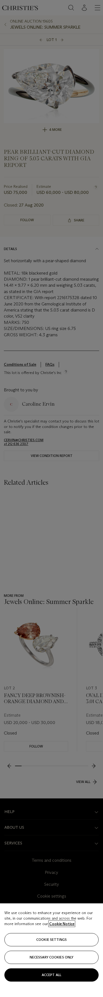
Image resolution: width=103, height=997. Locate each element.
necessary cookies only (52, 957)
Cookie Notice (61, 923)
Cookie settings (51, 940)
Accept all (51, 975)
